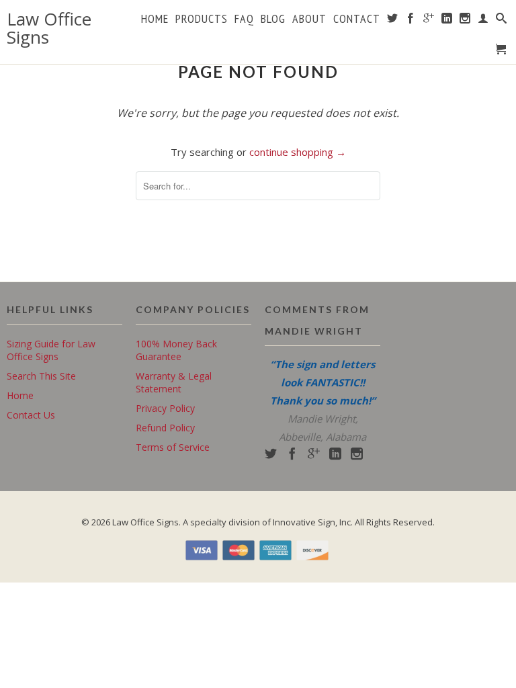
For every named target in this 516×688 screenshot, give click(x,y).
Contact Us (31, 414)
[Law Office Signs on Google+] (429, 21)
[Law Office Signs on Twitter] (392, 21)
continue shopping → (297, 152)
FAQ (244, 19)
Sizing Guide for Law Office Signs (51, 350)
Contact (356, 19)
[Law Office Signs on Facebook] (411, 21)
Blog (273, 19)
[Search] (501, 21)
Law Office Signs (49, 28)
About (309, 19)
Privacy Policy (165, 408)
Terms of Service (173, 447)
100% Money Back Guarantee (176, 350)
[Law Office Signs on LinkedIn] (447, 21)
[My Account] (483, 21)
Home (155, 19)
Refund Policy (165, 427)
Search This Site (41, 376)
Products (201, 19)
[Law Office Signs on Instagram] (465, 21)
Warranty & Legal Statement (174, 382)
